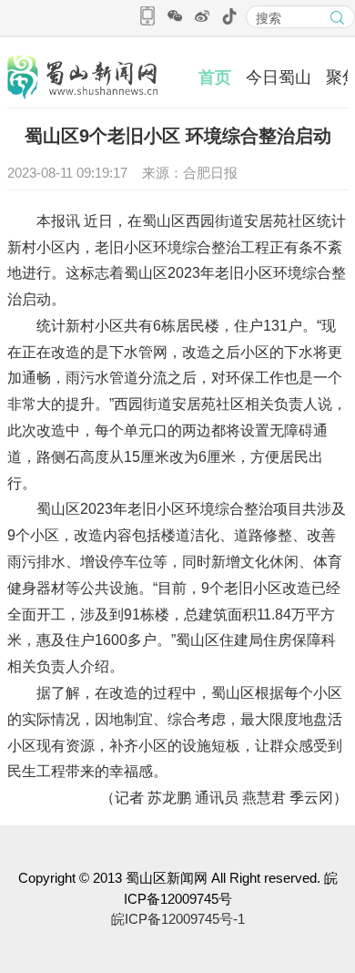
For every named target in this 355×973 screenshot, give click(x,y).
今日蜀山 (278, 77)
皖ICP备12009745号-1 (178, 919)
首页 (214, 77)
